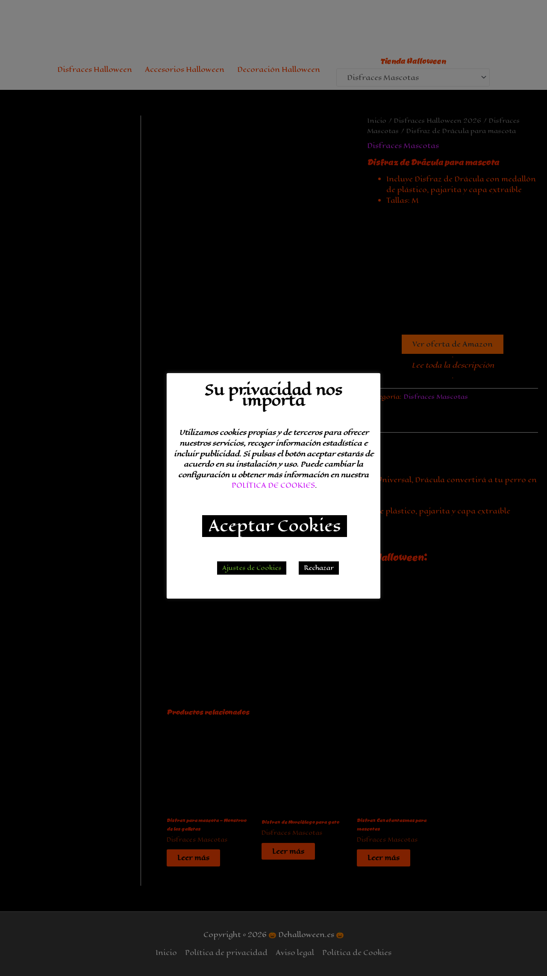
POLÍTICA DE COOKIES (273, 485)
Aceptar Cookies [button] (274, 526)
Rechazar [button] (319, 568)
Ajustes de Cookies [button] (251, 568)
